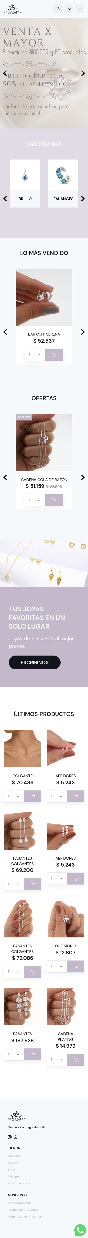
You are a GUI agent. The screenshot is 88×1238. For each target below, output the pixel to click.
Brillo (11, 1170)
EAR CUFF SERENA (44, 334)
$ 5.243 (65, 782)
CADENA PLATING (65, 1036)
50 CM (12, 1163)
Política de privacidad (23, 1210)
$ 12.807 (65, 952)
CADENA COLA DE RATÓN (44, 479)
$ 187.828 (22, 1040)
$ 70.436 (22, 782)
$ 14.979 (66, 1046)
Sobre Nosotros (19, 1203)
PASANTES (22, 1033)
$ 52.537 (44, 341)
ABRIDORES (65, 775)
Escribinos (35, 662)
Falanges (14, 1176)
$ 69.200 (22, 870)
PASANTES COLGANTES (22, 861)
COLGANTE (22, 775)
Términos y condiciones (25, 1217)
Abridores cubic (19, 1183)
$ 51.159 (35, 486)
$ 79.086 (22, 958)
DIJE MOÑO (65, 946)
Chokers (14, 1156)
